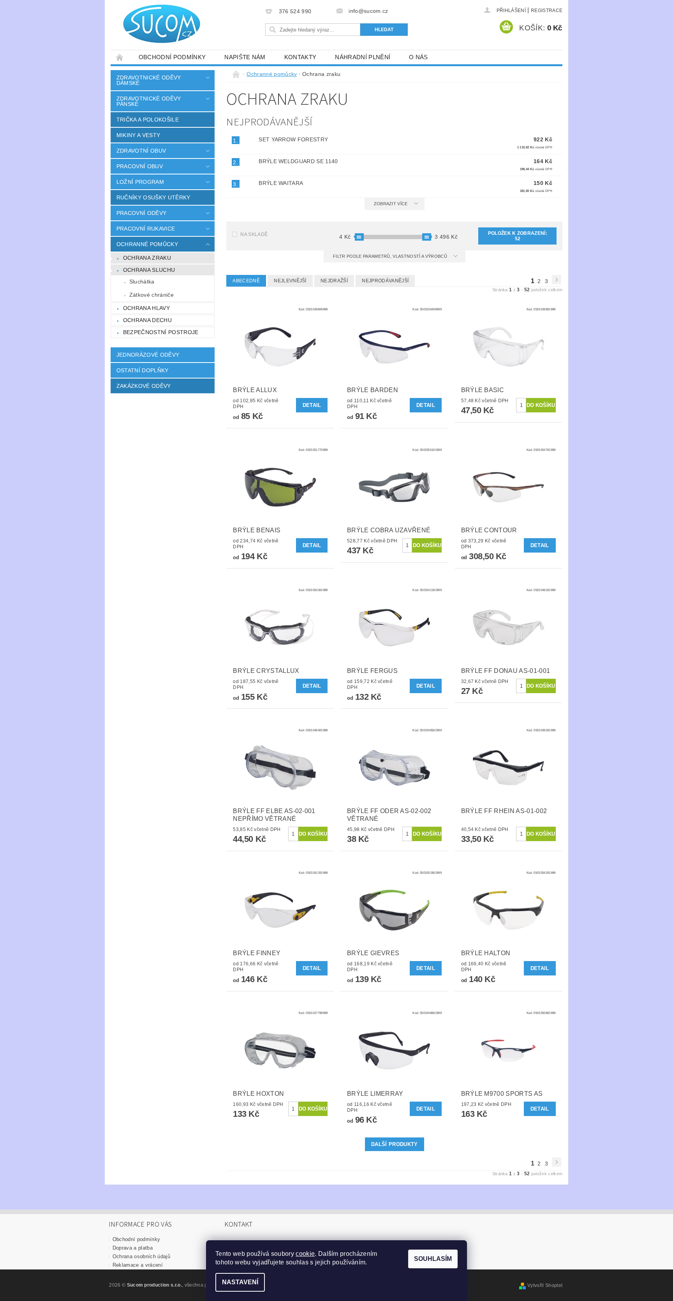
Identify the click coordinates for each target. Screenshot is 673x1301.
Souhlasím (433, 1258)
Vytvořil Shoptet (544, 1285)
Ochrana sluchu (149, 270)
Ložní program (140, 182)
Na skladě (254, 234)
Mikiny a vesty (138, 135)
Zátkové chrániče (151, 295)
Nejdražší (334, 280)
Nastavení (240, 1282)
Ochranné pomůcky (147, 244)
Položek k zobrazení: (517, 236)
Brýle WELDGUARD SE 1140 (298, 161)
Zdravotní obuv (141, 151)
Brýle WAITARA (281, 183)
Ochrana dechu (147, 320)
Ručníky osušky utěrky (153, 197)
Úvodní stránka (120, 57)
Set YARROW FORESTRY (293, 139)
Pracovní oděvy (141, 213)
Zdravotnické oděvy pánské (148, 101)
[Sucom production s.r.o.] (157, 24)
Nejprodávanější (385, 280)
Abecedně (246, 280)
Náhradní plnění (362, 57)
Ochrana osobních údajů (141, 1256)
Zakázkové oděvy (143, 386)
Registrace (546, 10)
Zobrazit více (391, 203)
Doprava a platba (133, 1248)
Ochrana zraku (147, 258)
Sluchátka (142, 281)
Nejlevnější (290, 280)
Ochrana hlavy (146, 308)
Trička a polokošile (147, 119)
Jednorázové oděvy (147, 355)
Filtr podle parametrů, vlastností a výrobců (390, 256)
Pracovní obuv (139, 166)
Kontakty (300, 57)
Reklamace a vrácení (138, 1265)
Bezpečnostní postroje (161, 332)
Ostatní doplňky (142, 370)
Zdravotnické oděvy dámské (148, 80)
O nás (418, 57)
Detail (312, 405)
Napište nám (245, 57)
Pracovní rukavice (145, 228)
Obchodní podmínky (172, 57)
